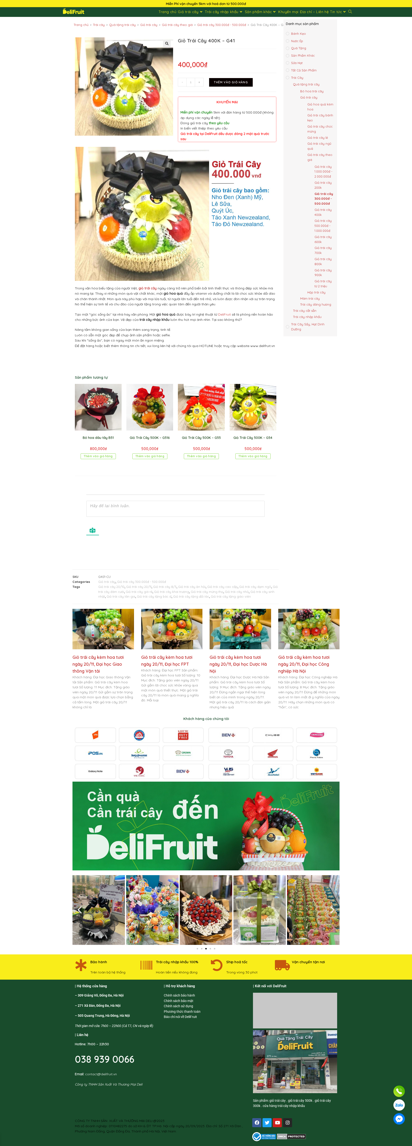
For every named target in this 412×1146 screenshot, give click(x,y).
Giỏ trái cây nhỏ (237, 592)
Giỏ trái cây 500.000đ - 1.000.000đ (323, 226)
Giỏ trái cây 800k (323, 261)
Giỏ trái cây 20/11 (138, 587)
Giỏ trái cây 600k (323, 239)
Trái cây (99, 25)
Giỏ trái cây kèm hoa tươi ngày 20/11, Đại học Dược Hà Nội (238, 664)
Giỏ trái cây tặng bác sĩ (154, 596)
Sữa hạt (297, 63)
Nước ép (297, 41)
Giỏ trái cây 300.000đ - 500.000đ (221, 25)
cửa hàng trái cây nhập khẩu (284, 1106)
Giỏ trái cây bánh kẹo (320, 117)
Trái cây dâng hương (315, 304)
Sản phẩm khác (303, 55)
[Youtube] (277, 1122)
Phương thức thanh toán (182, 1011)
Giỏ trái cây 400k (323, 212)
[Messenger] (399, 1119)
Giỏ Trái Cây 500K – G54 (252, 438)
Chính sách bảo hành (179, 995)
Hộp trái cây (316, 292)
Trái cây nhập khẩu (307, 317)
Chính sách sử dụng (178, 1006)
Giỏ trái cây (148, 25)
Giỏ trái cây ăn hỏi (192, 587)
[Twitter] (267, 1122)
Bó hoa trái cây (312, 91)
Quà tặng (298, 48)
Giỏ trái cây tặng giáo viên (231, 596)
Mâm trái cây (310, 298)
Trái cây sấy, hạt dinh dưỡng (307, 326)
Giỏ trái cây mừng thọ (207, 592)
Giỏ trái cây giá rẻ (139, 592)
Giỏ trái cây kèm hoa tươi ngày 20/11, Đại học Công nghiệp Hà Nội (304, 664)
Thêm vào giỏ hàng (231, 82)
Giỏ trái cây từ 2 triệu (323, 283)
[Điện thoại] (399, 1091)
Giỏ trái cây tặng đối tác (191, 596)
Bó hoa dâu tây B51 (98, 438)
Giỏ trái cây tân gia (121, 596)
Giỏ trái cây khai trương (171, 592)
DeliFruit (224, 314)
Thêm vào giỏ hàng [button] (98, 456)
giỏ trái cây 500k (300, 1100)
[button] (167, 43)
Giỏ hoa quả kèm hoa (320, 106)
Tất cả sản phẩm (304, 70)
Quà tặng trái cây (122, 25)
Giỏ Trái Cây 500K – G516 (150, 438)
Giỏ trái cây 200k (323, 185)
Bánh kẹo (298, 33)
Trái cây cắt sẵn (304, 311)
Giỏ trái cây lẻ (317, 137)
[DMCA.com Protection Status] (291, 1136)
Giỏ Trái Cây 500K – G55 (201, 438)
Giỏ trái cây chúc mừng (320, 128)
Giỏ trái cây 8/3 (164, 587)
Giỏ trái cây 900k (323, 272)
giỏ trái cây (148, 288)
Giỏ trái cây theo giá (177, 25)
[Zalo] (399, 1105)
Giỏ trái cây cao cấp (222, 587)
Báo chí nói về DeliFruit (180, 1017)
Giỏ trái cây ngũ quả (319, 146)
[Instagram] (287, 1122)
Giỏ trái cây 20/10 (111, 587)
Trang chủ (81, 25)
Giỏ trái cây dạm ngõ (255, 587)
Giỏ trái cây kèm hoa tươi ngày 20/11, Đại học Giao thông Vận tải (98, 664)
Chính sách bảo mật (178, 1001)
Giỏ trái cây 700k (323, 250)
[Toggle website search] (350, 12)
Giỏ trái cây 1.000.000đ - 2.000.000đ (323, 172)
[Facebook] (256, 1122)
